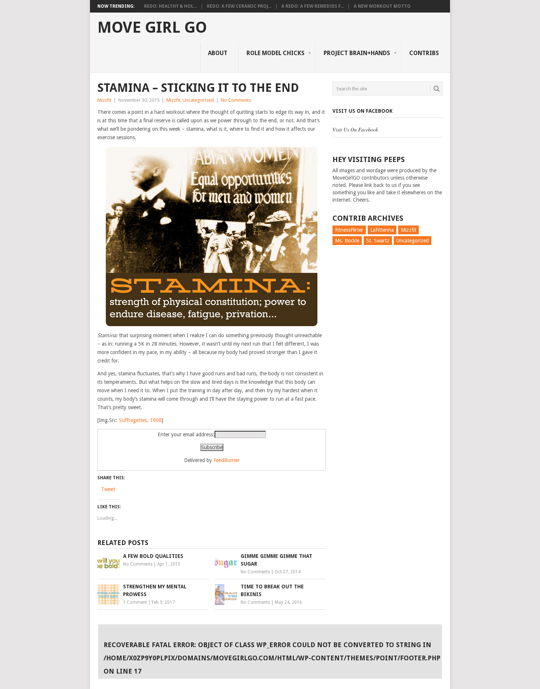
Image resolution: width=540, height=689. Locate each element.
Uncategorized (198, 100)
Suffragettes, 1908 (140, 420)
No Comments (236, 100)
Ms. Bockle (347, 241)
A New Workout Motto (382, 6)
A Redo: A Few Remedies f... (312, 6)
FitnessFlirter (349, 230)
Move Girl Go (152, 27)
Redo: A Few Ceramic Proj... (239, 6)
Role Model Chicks (275, 53)
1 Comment (135, 602)
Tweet (108, 489)
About (217, 53)
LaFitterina (382, 230)
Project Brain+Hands (357, 53)
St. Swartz (377, 241)
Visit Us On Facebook (362, 111)
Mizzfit (104, 100)
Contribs (424, 53)
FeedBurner (226, 460)
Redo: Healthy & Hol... (170, 6)
